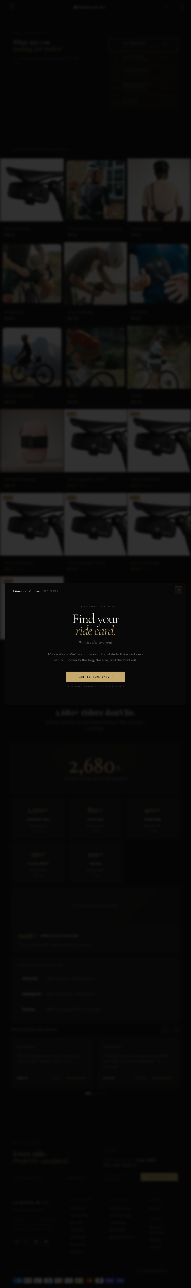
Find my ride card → (95, 676)
